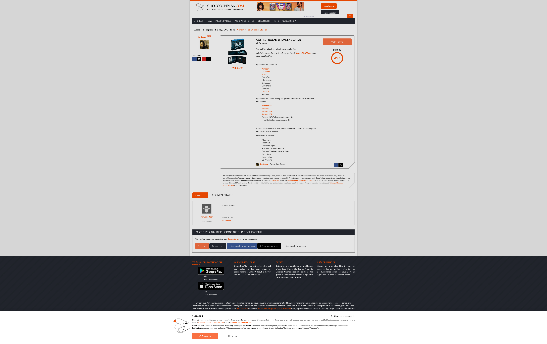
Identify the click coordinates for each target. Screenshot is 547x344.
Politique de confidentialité (240, 322)
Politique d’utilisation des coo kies (211, 322)
